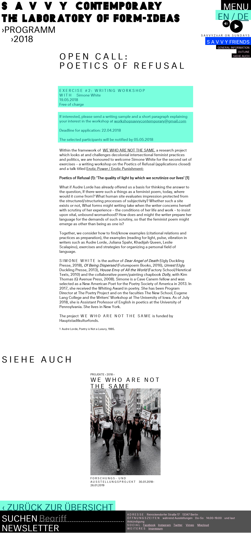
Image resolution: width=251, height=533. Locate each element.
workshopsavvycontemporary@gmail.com (150, 120)
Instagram (164, 524)
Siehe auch (241, 55)
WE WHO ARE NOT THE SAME (128, 149)
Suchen (19, 517)
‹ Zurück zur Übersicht (57, 505)
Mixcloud (203, 524)
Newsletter (30, 526)
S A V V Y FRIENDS (228, 41)
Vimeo (190, 524)
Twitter (177, 524)
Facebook (149, 524)
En (223, 15)
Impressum (155, 528)
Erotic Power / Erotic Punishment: (115, 168)
